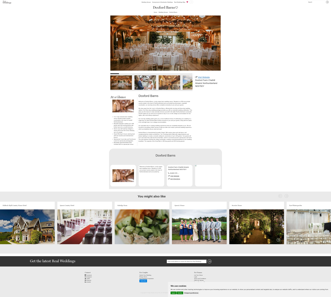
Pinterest (88, 280)
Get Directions (175, 179)
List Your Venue (198, 275)
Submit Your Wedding (145, 275)
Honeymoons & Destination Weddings (162, 2)
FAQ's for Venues (199, 280)
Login (195, 277)
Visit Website (204, 77)
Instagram (89, 277)
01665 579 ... (174, 173)
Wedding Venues (146, 2)
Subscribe (143, 281)
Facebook (89, 275)
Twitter (88, 278)
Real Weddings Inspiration (146, 278)
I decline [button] (179, 293)
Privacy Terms (143, 277)
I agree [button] (173, 293)
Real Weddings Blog (179, 2)
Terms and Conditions (200, 278)
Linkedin (88, 282)
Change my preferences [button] (191, 293)
